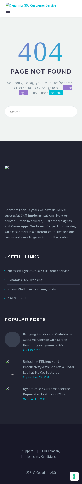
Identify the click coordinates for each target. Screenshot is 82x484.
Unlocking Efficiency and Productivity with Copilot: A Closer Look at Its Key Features (48, 367)
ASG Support (16, 298)
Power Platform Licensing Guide (31, 289)
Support (27, 451)
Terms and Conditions (41, 456)
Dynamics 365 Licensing (25, 280)
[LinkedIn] (35, 435)
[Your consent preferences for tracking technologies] (74, 476)
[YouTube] (47, 435)
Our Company (51, 451)
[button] (73, 5)
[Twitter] (41, 435)
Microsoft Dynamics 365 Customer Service (38, 271)
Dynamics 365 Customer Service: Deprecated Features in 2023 (47, 391)
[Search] (73, 111)
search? (56, 93)
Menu (8, 11)
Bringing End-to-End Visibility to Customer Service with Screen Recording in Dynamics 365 (47, 339)
